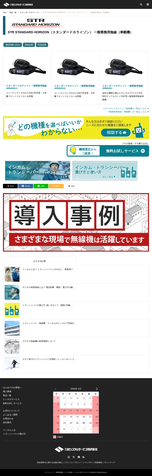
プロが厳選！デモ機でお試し (135, 143)
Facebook (78, 457)
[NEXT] (96, 388)
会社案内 (7, 422)
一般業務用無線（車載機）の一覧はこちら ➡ (128, 111)
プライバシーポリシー (73, 462)
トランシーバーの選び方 (14, 434)
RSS (83, 457)
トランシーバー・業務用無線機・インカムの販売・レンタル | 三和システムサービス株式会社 (71, 472)
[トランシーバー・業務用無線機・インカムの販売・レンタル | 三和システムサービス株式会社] (18, 4)
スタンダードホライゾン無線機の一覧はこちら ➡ (126, 108)
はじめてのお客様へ (12, 387)
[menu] (147, 4)
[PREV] (56, 388)
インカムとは (9, 430)
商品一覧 (7, 395)
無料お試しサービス (12, 403)
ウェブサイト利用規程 (93, 462)
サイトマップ (109, 462)
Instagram (69, 457)
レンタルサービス (11, 399)
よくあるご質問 (10, 414)
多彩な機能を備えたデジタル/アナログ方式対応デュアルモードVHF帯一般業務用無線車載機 (123, 96)
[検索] (140, 4)
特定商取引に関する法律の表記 (49, 462)
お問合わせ (8, 418)
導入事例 (7, 391)
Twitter (74, 457)
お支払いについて (11, 410)
